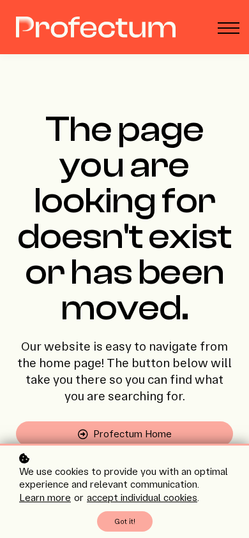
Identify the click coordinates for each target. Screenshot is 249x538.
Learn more (45, 497)
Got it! (124, 521)
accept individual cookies (142, 497)
